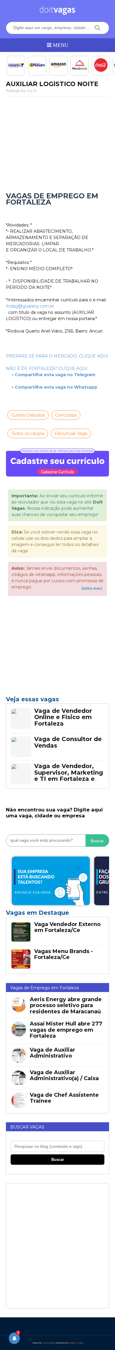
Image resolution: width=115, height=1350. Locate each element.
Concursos (66, 415)
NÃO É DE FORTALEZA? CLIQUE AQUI (47, 368)
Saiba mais (91, 588)
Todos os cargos (27, 433)
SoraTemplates (48, 1343)
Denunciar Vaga (71, 433)
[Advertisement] (57, 144)
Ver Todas (57, 914)
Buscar (97, 840)
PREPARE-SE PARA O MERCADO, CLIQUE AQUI (57, 356)
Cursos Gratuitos (28, 415)
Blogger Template (75, 1343)
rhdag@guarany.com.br (30, 306)
